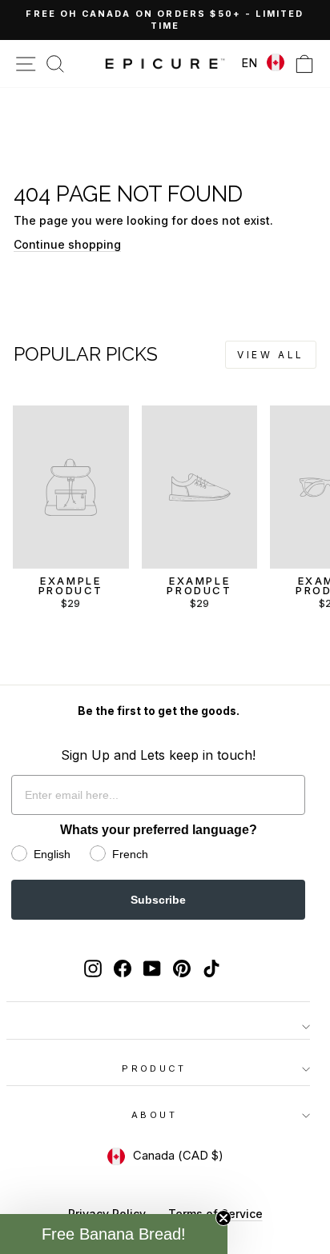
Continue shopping (67, 244)
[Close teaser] (223, 1218)
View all (270, 355)
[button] (113, 1234)
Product (154, 1068)
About (154, 1114)
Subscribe (158, 899)
